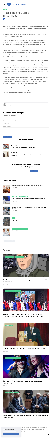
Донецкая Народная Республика (20, 196)
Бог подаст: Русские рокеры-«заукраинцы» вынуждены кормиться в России (23, 382)
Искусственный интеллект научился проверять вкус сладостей (28, 185)
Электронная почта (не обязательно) (12, 121)
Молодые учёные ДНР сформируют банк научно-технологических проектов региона (28, 199)
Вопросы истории (19, 256)
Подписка (34, 170)
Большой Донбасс (10, 256)
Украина (7, 392)
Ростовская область (10, 291)
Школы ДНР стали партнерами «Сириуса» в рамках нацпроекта (28, 231)
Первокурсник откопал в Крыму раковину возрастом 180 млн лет (29, 220)
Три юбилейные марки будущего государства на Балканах (24, 349)
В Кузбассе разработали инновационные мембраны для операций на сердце (29, 208)
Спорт (5, 9)
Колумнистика (9, 325)
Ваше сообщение (7, 126)
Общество (18, 291)
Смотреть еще (9, 240)
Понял (11, 433)
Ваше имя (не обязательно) (9, 115)
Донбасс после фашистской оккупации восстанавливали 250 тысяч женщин (25, 281)
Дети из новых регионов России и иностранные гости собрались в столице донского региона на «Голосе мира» (24, 315)
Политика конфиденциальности (9, 431)
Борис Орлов (8, 19)
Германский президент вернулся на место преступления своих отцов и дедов (26, 416)
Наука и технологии (9, 181)
